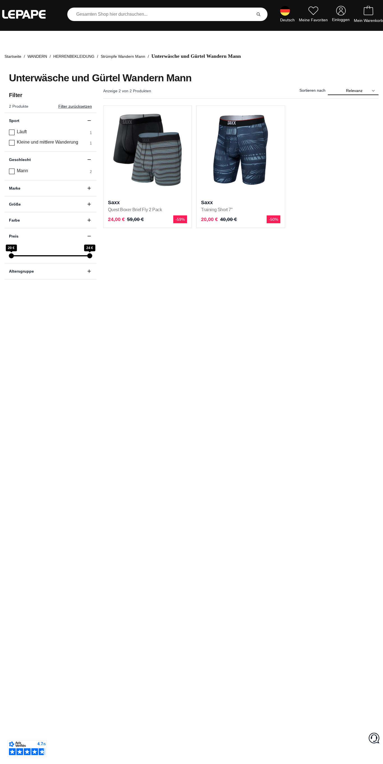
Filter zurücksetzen (75, 106)
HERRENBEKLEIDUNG (73, 56)
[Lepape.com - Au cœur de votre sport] (28, 14)
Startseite (12, 56)
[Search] (258, 14)
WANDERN (37, 56)
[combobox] (161, 14)
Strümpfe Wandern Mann (123, 56)
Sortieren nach (312, 90)
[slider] (11, 255)
